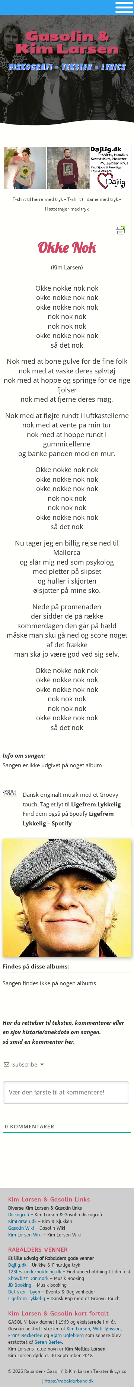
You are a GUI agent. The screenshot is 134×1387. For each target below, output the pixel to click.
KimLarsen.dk (22, 1221)
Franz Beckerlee (25, 1335)
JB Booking (19, 1285)
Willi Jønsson (107, 1328)
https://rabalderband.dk (69, 1381)
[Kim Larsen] (67, 955)
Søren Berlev (48, 1342)
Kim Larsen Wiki (25, 1235)
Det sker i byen (24, 1292)
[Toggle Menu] (124, 7)
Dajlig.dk (17, 1265)
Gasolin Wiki (21, 1228)
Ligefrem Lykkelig (96, 804)
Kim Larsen (66, 267)
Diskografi (18, 1214)
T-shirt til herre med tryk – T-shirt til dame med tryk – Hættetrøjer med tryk (67, 204)
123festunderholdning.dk (34, 1271)
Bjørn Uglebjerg (67, 1335)
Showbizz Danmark (28, 1278)
